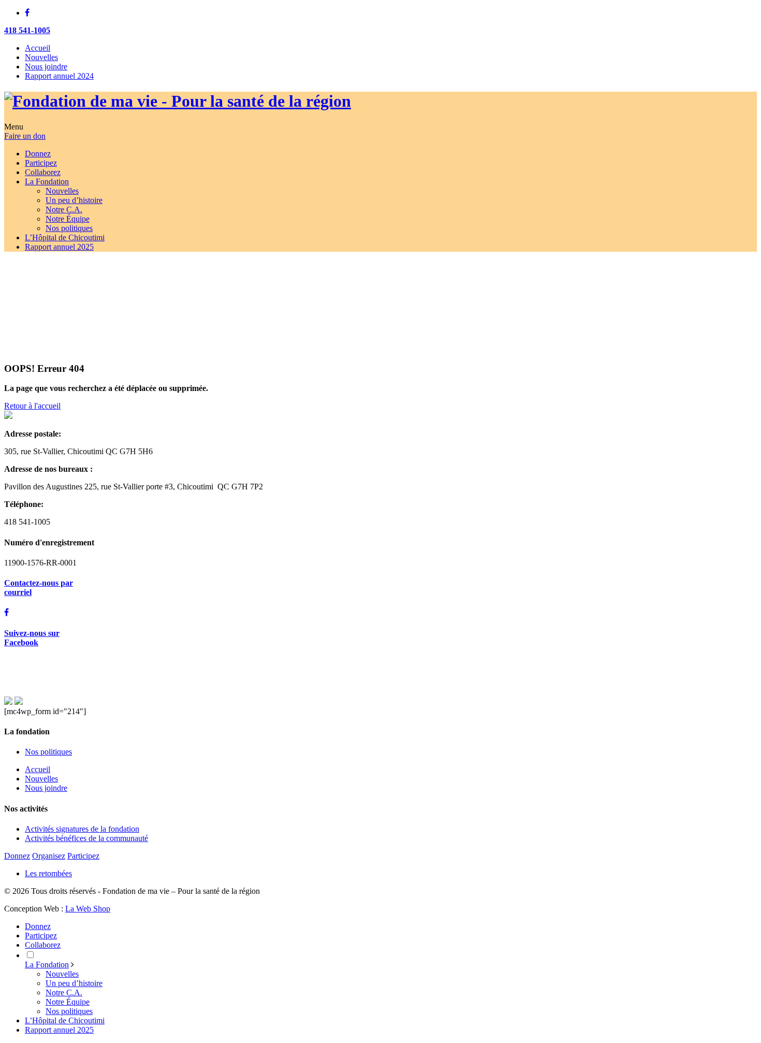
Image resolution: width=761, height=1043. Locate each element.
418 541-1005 (27, 30)
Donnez (17, 855)
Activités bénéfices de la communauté (86, 838)
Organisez (48, 855)
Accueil (37, 48)
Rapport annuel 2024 (59, 75)
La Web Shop (87, 908)
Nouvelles (41, 57)
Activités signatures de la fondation (82, 828)
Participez (83, 855)
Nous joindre (46, 66)
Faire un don (25, 136)
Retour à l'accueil (32, 405)
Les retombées (48, 873)
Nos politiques (48, 751)
